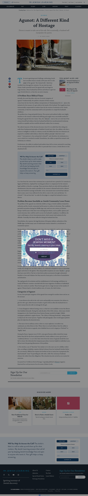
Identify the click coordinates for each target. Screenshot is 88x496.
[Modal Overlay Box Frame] (44, 248)
